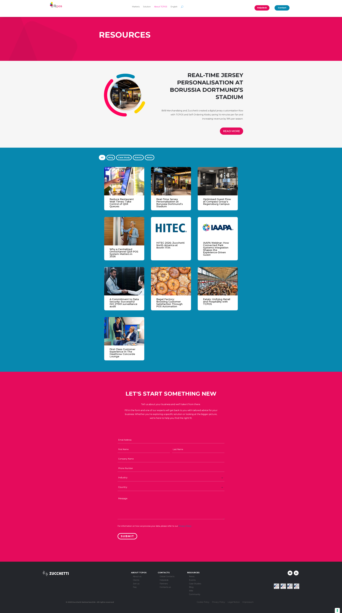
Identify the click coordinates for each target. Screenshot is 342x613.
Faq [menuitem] (134, 587)
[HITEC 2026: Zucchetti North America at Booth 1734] (171, 228)
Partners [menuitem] (164, 584)
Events (138, 157)
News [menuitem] (191, 576)
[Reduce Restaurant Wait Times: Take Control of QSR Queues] (124, 181)
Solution (147, 6)
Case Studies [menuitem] (195, 584)
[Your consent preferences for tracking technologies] (337, 610)
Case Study (124, 157)
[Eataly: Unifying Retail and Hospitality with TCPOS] (218, 281)
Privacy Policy (184, 526)
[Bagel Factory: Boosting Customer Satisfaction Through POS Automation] (171, 281)
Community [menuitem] (194, 594)
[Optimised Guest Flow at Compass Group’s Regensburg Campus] (218, 181)
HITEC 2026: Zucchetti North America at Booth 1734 (170, 245)
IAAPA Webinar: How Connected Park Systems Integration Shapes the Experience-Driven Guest (216, 248)
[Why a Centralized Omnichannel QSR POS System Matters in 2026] (124, 231)
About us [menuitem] (137, 576)
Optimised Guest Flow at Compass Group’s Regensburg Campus (217, 202)
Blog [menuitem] (191, 587)
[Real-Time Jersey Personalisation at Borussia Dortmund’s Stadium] (171, 181)
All (102, 157)
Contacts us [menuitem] (165, 587)
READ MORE (231, 131)
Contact (282, 8)
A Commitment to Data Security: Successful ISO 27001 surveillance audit (124, 303)
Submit (127, 536)
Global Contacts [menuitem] (167, 576)
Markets (136, 6)
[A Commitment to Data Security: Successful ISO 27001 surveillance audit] (124, 281)
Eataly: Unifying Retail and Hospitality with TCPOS (216, 302)
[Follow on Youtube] (290, 573)
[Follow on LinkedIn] (296, 573)
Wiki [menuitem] (191, 591)
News (149, 157)
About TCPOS (160, 6)
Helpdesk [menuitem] (164, 580)
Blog (110, 157)
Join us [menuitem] (136, 584)
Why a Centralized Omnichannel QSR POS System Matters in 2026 (124, 253)
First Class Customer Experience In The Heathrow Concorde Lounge (122, 353)
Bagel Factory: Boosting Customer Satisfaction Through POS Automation (169, 303)
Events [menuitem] (192, 580)
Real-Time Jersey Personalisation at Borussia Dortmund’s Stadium (169, 203)
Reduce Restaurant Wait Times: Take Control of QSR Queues (122, 203)
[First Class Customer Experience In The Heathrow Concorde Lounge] (124, 331)
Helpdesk (262, 8)
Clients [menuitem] (136, 580)
